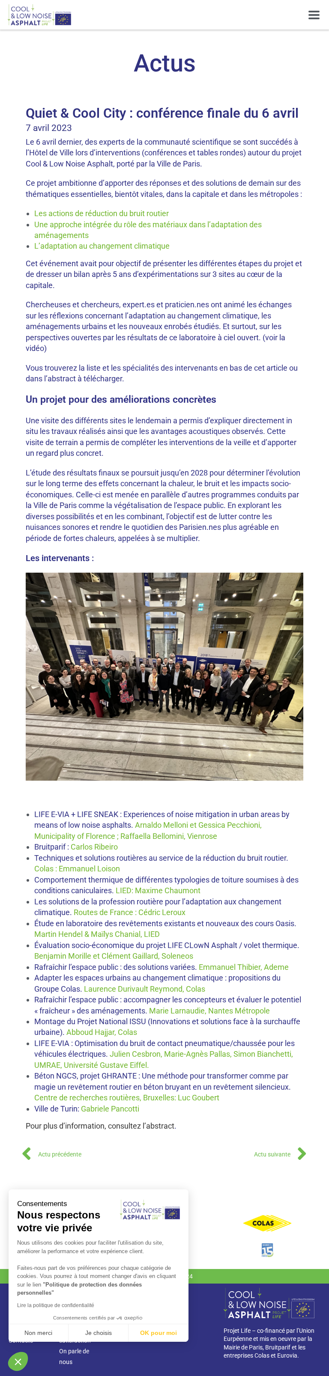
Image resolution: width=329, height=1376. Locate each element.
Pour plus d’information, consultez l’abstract (100, 1125)
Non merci (38, 1332)
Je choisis (98, 1332)
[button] (314, 15)
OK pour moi (158, 1332)
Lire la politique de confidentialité (55, 1305)
